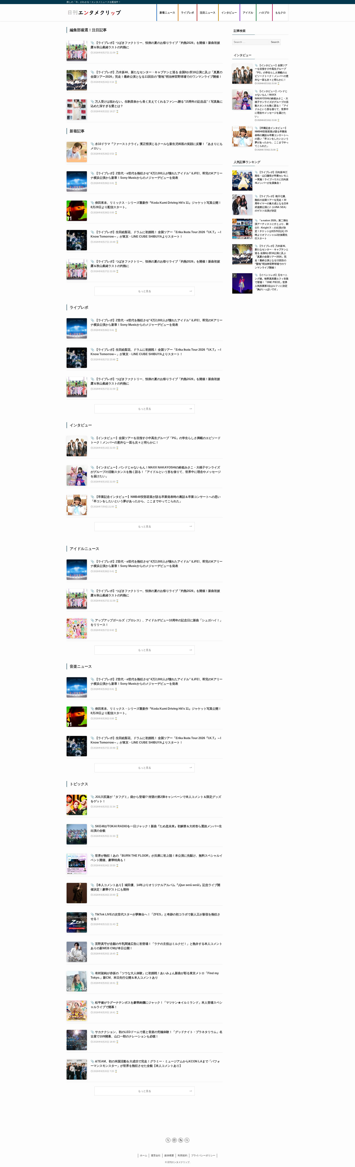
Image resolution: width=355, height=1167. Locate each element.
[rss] (180, 1140)
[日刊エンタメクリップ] (94, 12)
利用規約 (182, 1155)
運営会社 (155, 1155)
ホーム (143, 1155)
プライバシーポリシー (203, 1155)
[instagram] (174, 1140)
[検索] (187, 1140)
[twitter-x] (168, 1140)
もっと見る (144, 291)
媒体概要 (169, 1155)
